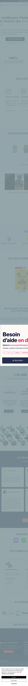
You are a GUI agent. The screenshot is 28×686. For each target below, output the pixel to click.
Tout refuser (14, 680)
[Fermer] (26, 669)
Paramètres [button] (14, 683)
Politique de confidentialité (8, 673)
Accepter (14, 677)
